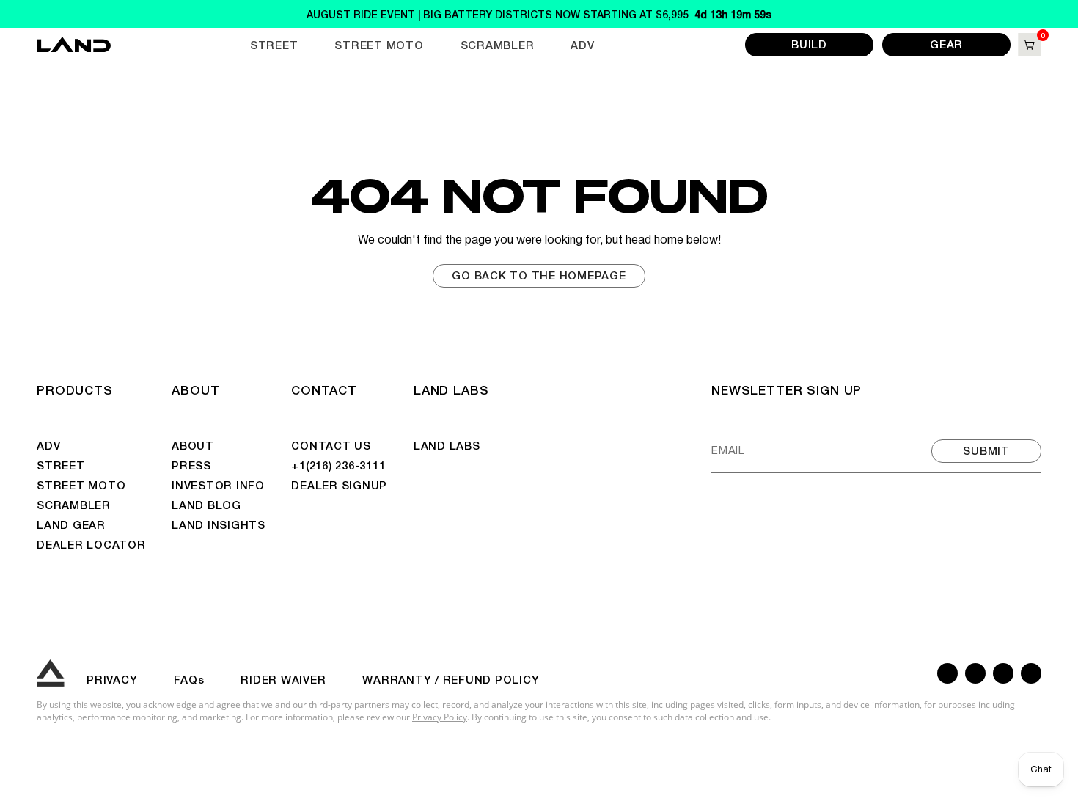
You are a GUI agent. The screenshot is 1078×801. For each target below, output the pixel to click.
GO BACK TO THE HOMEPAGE (539, 274)
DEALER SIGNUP (339, 484)
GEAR (946, 43)
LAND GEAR (71, 524)
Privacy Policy (439, 717)
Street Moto (378, 44)
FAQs (189, 679)
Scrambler (498, 44)
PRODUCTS (75, 389)
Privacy (112, 679)
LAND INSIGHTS (218, 524)
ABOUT (195, 389)
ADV (582, 44)
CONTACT (323, 389)
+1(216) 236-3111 (338, 464)
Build (809, 43)
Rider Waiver (283, 679)
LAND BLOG (206, 504)
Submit (986, 450)
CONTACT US (331, 445)
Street (274, 44)
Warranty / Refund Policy (450, 679)
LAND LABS (451, 389)
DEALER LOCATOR (91, 544)
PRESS (191, 464)
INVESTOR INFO (218, 484)
